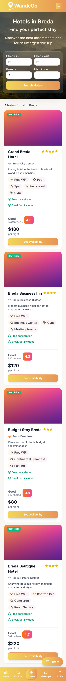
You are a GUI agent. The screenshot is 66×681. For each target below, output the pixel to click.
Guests (11, 69)
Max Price (41, 69)
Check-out (41, 56)
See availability (33, 241)
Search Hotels (33, 85)
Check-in (12, 56)
